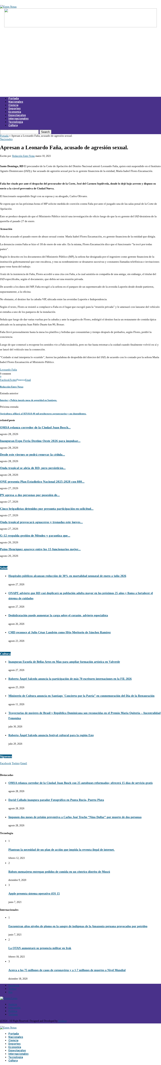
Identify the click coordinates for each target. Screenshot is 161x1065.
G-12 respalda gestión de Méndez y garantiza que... (35, 535)
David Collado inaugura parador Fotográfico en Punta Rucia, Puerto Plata (56, 800)
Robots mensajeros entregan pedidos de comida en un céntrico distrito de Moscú (59, 871)
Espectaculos (17, 115)
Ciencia (13, 105)
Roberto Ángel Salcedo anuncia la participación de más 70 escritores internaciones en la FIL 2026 (70, 678)
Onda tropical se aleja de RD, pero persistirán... (33, 468)
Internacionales (18, 118)
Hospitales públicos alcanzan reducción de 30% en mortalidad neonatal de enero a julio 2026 (67, 576)
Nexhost (62, 1020)
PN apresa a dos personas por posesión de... (30, 495)
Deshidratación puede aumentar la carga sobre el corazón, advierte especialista (58, 615)
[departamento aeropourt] (80, 26)
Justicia (12, 1004)
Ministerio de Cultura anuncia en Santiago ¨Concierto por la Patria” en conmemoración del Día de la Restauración (81, 695)
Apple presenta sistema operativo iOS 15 (34, 893)
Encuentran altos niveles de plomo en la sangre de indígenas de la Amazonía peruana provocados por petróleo (77, 926)
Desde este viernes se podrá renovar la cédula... (32, 454)
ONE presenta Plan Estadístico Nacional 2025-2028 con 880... (42, 481)
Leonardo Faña (8, 369)
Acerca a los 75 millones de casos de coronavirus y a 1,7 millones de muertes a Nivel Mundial (67, 970)
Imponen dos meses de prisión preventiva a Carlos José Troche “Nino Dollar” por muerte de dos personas (75, 817)
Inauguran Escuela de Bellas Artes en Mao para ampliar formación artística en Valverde (64, 661)
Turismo (13, 1014)
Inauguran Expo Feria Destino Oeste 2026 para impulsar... (40, 441)
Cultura (13, 125)
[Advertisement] (80, 64)
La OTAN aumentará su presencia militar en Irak (39, 948)
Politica (12, 1011)
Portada (13, 98)
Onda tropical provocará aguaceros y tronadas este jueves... (41, 522)
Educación (14, 1007)
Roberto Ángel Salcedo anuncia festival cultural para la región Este (51, 735)
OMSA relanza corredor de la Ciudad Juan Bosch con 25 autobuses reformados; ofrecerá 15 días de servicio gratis (80, 783)
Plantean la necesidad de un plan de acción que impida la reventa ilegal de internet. (61, 849)
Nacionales (15, 101)
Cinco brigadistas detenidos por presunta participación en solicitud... (46, 508)
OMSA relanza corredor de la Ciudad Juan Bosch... (35, 427)
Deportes (14, 108)
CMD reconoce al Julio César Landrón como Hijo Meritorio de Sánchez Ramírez (59, 632)
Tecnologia (15, 121)
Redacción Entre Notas (23, 156)
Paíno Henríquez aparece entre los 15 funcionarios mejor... (40, 549)
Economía (14, 111)
